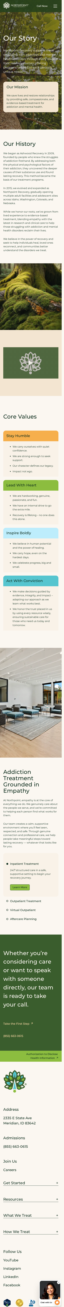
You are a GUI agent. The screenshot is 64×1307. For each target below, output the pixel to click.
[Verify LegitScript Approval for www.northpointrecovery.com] (7, 1303)
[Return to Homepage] (16, 5)
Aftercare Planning (23, 919)
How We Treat (16, 1231)
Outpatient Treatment (25, 901)
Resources (13, 1199)
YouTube (10, 1260)
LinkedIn (10, 1277)
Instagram (12, 1268)
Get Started (14, 1183)
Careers (9, 1170)
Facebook (11, 1285)
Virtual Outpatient (23, 910)
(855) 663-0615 (15, 1147)
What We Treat (17, 1215)
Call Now (42, 6)
